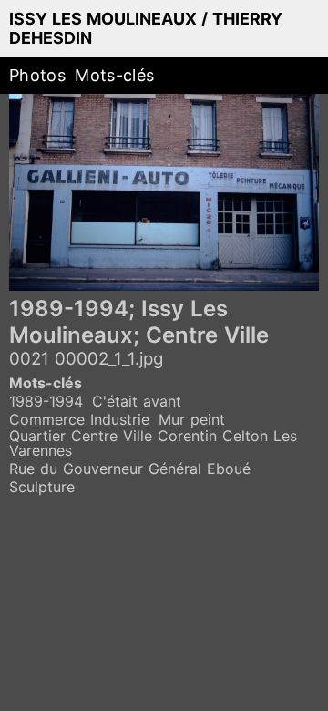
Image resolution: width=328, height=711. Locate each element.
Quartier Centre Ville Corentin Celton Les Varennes (153, 443)
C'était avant (136, 401)
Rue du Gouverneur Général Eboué (130, 468)
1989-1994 (46, 401)
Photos (37, 75)
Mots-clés (114, 75)
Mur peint (192, 419)
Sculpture (42, 487)
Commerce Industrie (79, 419)
